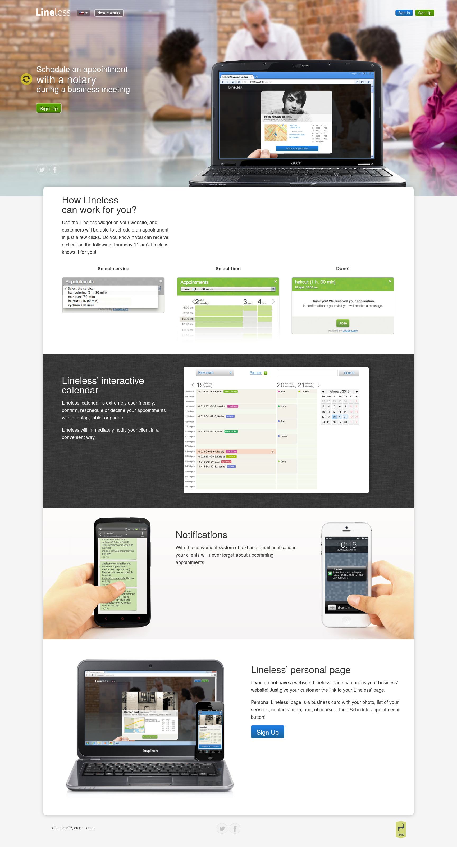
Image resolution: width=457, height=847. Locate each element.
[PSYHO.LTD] (401, 830)
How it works (109, 12)
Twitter (41, 169)
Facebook (54, 169)
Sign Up (424, 12)
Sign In (404, 12)
